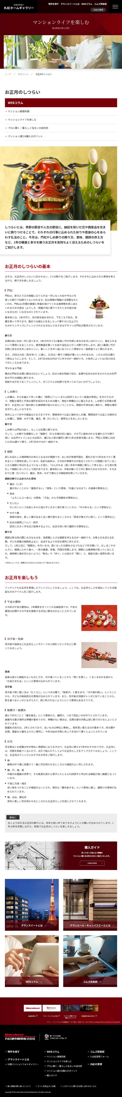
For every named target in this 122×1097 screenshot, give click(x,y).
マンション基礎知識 (18, 111)
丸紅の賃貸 (98, 9)
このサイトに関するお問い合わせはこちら (79, 1086)
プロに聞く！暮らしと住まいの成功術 (28, 128)
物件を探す (53, 3)
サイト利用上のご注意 (46, 1086)
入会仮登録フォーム (99, 1056)
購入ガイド (52, 1075)
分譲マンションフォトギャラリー (23, 1064)
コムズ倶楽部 (100, 3)
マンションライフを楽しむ (22, 119)
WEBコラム (86, 3)
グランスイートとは (70, 3)
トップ (8, 74)
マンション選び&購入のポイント (25, 136)
